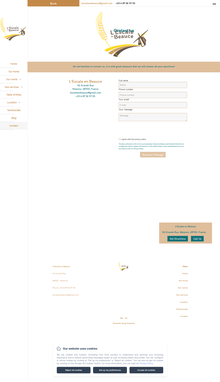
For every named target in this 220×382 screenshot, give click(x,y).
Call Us (197, 238)
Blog (13, 118)
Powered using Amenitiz (124, 323)
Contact (13, 125)
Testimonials (14, 110)
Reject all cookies (73, 370)
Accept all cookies (146, 370)
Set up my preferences (110, 370)
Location (184, 302)
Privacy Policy (146, 363)
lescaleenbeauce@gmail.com (97, 3)
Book (53, 3)
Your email (124, 99)
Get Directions (178, 238)
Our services (182, 294)
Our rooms (183, 287)
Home (13, 63)
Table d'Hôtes (13, 94)
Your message (125, 109)
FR (126, 318)
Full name (123, 80)
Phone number (126, 89)
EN (121, 318)
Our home (13, 71)
